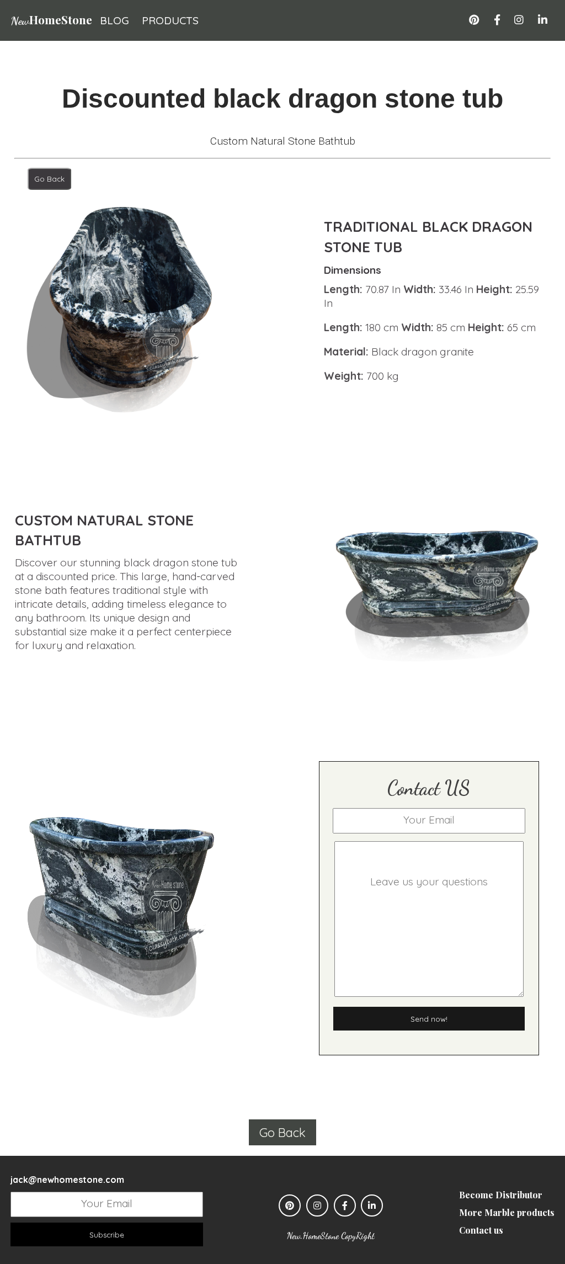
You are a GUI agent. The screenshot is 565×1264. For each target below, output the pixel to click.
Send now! (429, 1019)
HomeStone (51, 19)
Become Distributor (500, 1195)
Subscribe (106, 1234)
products (170, 20)
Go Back (49, 178)
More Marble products (507, 1212)
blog (114, 20)
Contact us (481, 1230)
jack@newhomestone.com (67, 1179)
